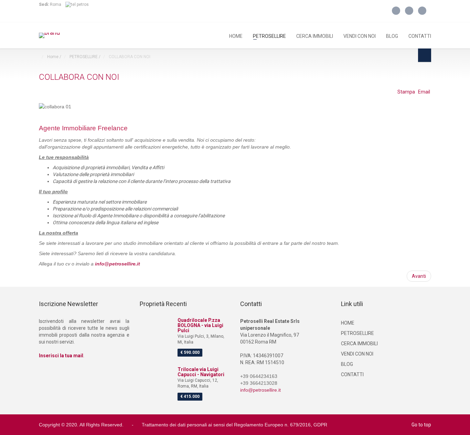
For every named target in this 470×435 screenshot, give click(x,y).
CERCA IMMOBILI (314, 35)
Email (424, 92)
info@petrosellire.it (117, 264)
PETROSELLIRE (269, 35)
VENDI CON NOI (359, 35)
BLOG (392, 35)
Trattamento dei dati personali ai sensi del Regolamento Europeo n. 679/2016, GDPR (234, 424)
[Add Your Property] (424, 55)
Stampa (406, 92)
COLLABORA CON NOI (79, 77)
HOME (236, 35)
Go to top (421, 424)
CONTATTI (419, 35)
